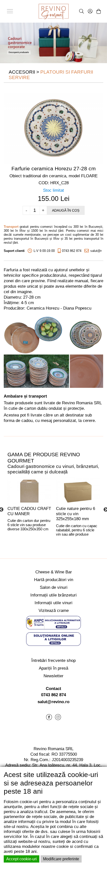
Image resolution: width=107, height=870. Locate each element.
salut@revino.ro (53, 701)
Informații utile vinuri (53, 602)
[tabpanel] (29, 510)
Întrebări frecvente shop (53, 660)
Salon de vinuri (53, 587)
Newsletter (53, 676)
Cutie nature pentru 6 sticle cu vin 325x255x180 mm (75, 513)
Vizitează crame (54, 610)
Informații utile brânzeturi (53, 595)
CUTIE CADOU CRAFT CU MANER (29, 511)
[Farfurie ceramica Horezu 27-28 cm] (53, 128)
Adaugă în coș (65, 210)
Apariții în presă (53, 668)
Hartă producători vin (53, 579)
